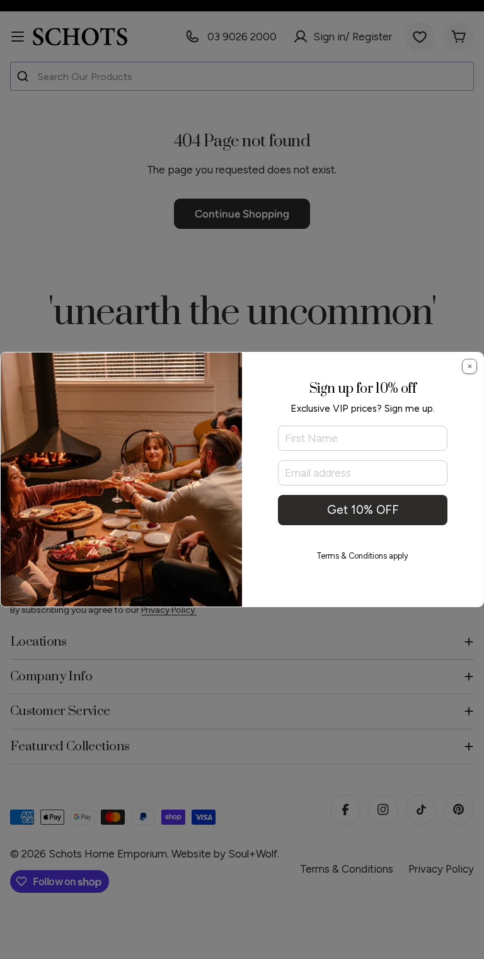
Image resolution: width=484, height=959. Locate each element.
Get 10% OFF (363, 510)
